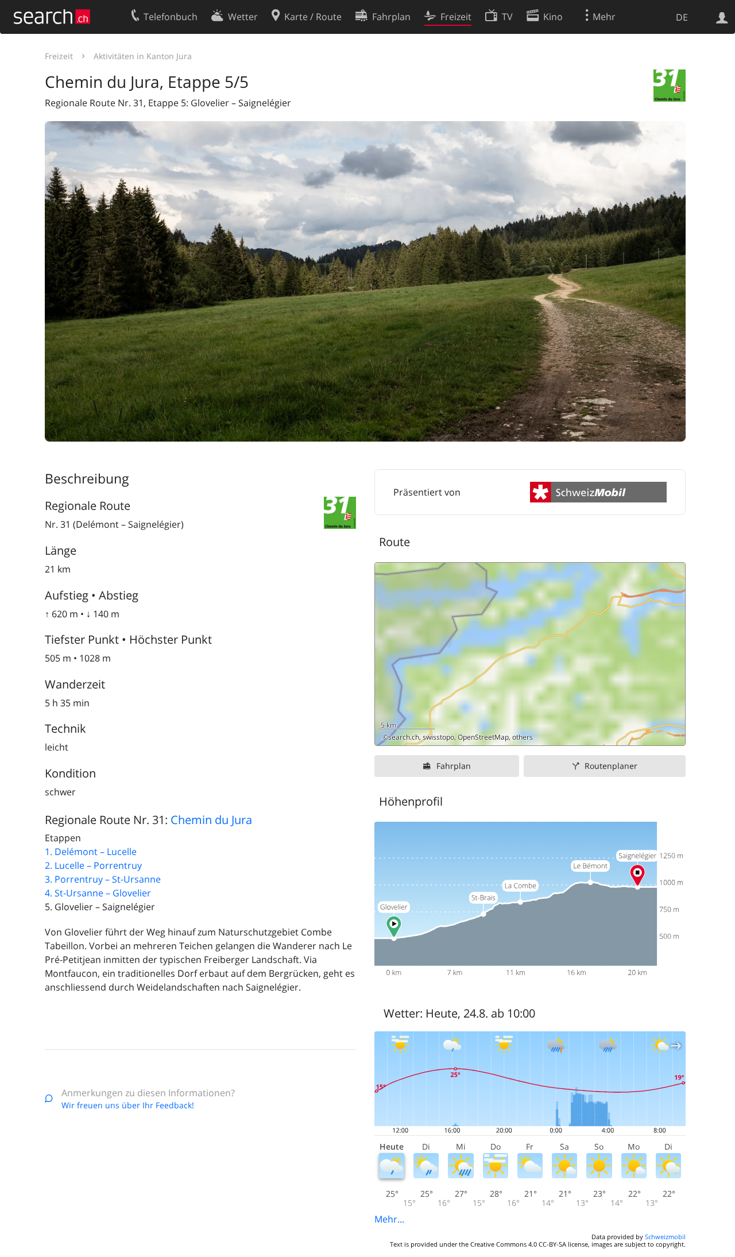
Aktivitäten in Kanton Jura (143, 56)
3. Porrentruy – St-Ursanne (103, 879)
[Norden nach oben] (672, 732)
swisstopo (438, 737)
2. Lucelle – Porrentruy (93, 865)
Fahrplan (453, 765)
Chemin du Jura (211, 819)
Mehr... (389, 1219)
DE (682, 17)
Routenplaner (611, 765)
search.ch (403, 737)
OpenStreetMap (483, 737)
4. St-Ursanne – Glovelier (98, 893)
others (522, 737)
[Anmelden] (722, 17)
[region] (530, 654)
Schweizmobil (665, 1236)
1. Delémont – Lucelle (91, 851)
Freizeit (59, 56)
